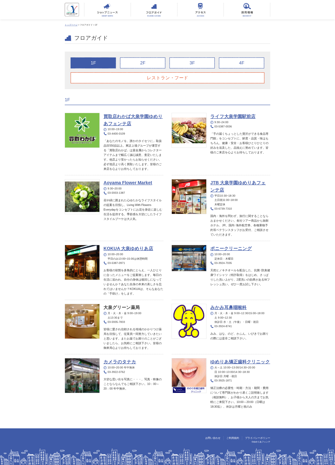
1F (93, 62)
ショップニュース (107, 9)
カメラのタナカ (120, 361)
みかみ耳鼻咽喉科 (228, 307)
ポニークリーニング (231, 248)
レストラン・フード (167, 77)
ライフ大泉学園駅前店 (233, 116)
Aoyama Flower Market (128, 182)
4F (241, 62)
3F (192, 62)
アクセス (200, 9)
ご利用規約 (232, 437)
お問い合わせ (212, 437)
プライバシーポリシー (257, 437)
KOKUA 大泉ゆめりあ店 (128, 248)
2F (142, 62)
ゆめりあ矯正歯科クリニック (240, 361)
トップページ (71, 25)
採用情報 (247, 9)
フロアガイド (153, 9)
